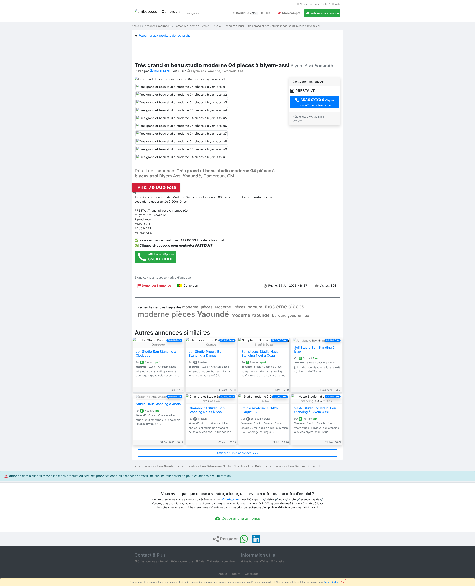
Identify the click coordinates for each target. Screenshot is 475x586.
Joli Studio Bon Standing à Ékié (314, 349)
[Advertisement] (237, 49)
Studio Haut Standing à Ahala (158, 404)
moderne (190, 307)
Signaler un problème (222, 561)
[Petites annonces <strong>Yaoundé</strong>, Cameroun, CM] (158, 13)
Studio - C (313, 466)
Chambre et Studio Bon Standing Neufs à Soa (207, 410)
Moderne (223, 307)
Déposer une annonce (240, 518)
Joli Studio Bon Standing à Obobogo (156, 353)
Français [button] (191, 13)
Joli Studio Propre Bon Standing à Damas (206, 353)
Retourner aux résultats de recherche (164, 35)
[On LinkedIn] (256, 539)
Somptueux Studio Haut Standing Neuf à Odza (259, 353)
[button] (290, 13)
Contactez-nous (183, 561)
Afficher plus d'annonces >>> (237, 453)
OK (342, 582)
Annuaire (278, 561)
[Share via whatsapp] (244, 539)
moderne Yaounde (250, 315)
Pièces (239, 307)
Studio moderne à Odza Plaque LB (259, 410)
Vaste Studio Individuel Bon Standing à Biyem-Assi (315, 410)
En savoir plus (331, 582)
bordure (255, 307)
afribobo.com (230, 499)
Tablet (235, 574)
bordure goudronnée (290, 315)
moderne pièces (284, 306)
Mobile (222, 574)
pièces (206, 307)
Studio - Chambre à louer (152, 466)
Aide (337, 4)
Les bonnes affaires (255, 561)
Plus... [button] (267, 13)
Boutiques (246, 13)
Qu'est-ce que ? (314, 4)
